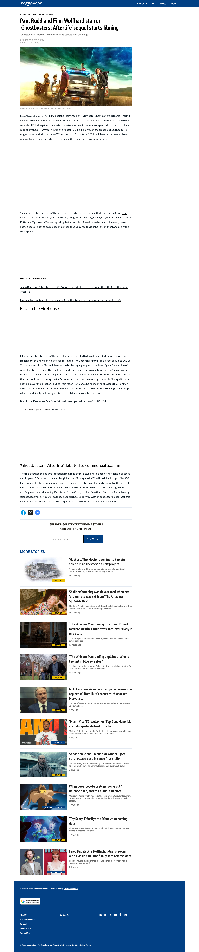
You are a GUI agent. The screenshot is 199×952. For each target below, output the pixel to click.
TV (153, 3)
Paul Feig (77, 129)
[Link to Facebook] (101, 915)
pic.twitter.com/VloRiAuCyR (90, 401)
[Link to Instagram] (105, 915)
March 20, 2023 (60, 409)
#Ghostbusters (65, 401)
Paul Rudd (61, 217)
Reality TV (142, 3)
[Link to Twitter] (110, 915)
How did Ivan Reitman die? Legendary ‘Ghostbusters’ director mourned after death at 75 (70, 299)
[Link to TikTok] (120, 915)
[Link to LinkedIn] (125, 915)
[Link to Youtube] (115, 915)
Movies (162, 3)
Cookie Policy (25, 928)
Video (173, 3)
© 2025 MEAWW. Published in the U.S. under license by (42, 889)
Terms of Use (25, 933)
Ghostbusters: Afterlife (71, 134)
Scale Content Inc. (71, 889)
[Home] (31, 3)
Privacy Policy (25, 924)
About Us (23, 915)
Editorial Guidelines (27, 919)
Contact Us (64, 915)
